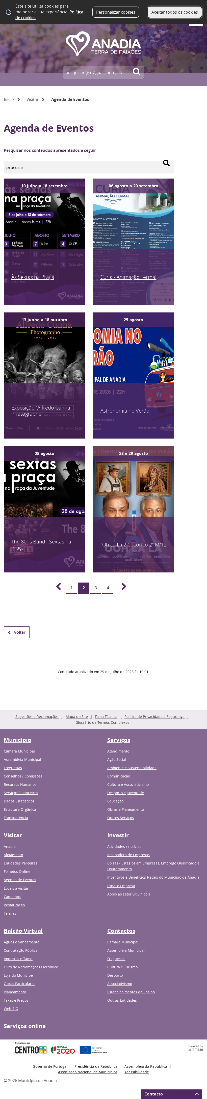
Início (9, 99)
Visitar (33, 99)
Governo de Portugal (50, 1066)
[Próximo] (121, 588)
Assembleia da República (145, 1066)
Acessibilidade (136, 1071)
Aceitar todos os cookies (174, 12)
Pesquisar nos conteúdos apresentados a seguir (50, 150)
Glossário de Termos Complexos (102, 722)
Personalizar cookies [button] (115, 12)
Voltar (19, 632)
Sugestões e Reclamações (37, 716)
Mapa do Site (77, 716)
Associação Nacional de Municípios (87, 1071)
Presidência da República (95, 1066)
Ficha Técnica (106, 716)
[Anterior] (55, 588)
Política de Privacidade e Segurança (154, 716)
